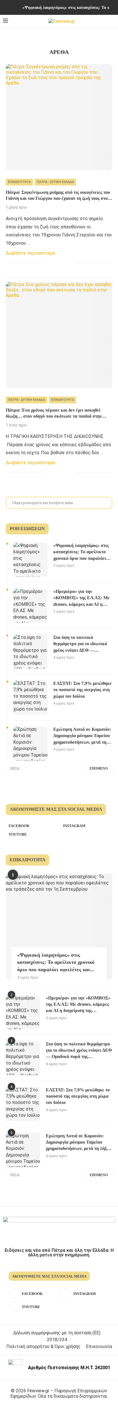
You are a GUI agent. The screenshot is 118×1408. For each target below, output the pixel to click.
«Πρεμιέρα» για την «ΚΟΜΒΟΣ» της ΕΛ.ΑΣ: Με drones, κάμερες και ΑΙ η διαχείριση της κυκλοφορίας (81, 598)
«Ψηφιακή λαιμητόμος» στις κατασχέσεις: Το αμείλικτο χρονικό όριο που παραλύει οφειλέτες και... (56, 962)
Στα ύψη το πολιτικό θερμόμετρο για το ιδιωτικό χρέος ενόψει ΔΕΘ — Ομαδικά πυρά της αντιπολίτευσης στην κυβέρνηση (80, 644)
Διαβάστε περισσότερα (30, 253)
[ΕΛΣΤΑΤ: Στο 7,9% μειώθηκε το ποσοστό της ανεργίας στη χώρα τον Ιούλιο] (30, 697)
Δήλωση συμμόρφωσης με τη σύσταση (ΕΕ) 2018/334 (57, 1336)
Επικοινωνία (99, 1346)
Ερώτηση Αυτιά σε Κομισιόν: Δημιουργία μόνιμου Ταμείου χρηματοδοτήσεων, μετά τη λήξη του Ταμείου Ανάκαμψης (82, 736)
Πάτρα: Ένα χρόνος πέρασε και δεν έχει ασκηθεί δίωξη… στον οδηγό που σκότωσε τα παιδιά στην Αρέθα (54, 413)
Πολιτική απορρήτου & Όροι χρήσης (43, 1346)
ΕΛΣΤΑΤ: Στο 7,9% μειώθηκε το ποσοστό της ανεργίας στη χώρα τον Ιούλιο (82, 690)
